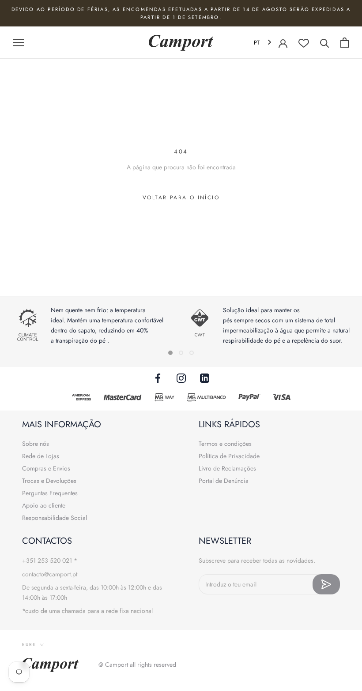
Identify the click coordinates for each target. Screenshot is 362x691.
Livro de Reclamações (227, 468)
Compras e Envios (46, 468)
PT (257, 42)
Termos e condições (225, 443)
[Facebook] (157, 378)
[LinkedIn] (204, 378)
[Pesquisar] (324, 42)
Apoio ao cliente (43, 505)
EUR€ (29, 644)
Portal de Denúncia (224, 480)
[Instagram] (181, 378)
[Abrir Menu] (18, 42)
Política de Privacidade (229, 456)
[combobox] (263, 42)
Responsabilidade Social (54, 517)
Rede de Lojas (40, 456)
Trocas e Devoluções (49, 480)
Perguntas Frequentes (50, 493)
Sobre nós (35, 443)
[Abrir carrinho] (344, 42)
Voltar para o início (181, 198)
